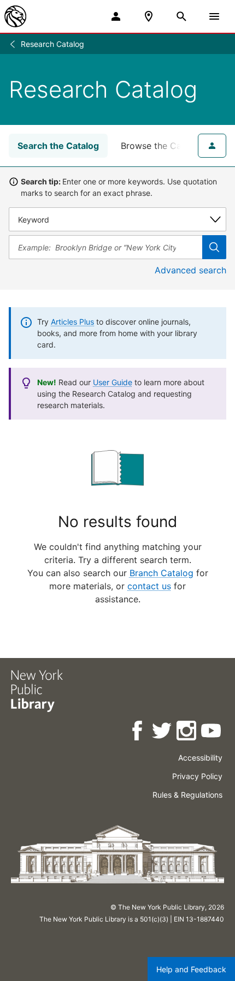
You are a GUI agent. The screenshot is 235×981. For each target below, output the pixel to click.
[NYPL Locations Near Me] (148, 16)
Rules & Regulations (187, 794)
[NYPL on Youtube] (211, 732)
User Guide (112, 382)
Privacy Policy (197, 776)
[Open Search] (181, 16)
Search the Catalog (58, 145)
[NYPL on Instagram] (187, 732)
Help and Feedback (191, 969)
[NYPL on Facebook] (138, 732)
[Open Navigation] (214, 16)
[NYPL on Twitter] (162, 732)
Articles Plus (72, 321)
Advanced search (190, 270)
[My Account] (115, 16)
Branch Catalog (161, 572)
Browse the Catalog (162, 145)
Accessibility (200, 757)
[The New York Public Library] (15, 16)
